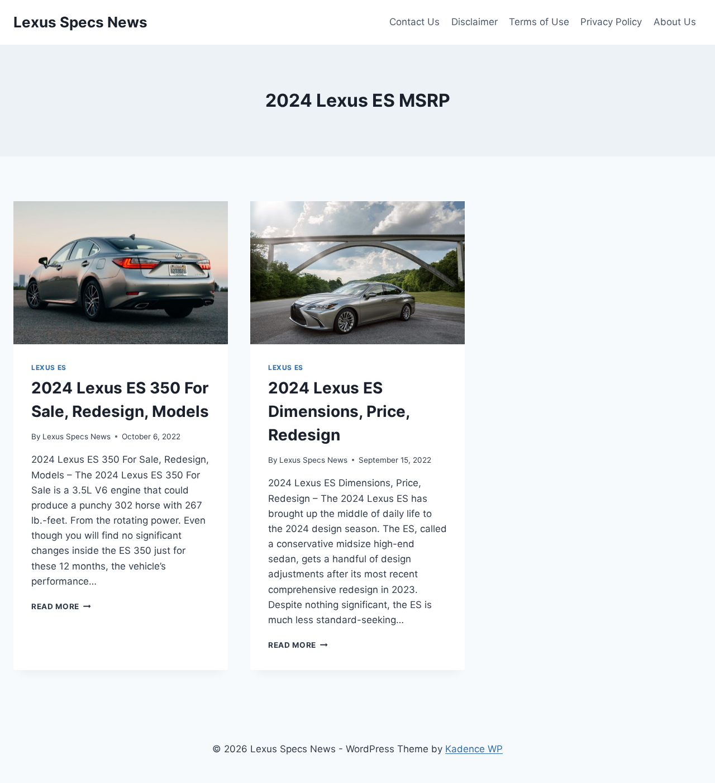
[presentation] (120, 272)
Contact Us (414, 21)
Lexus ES (48, 367)
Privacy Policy (611, 21)
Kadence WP (474, 748)
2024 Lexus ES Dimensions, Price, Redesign (338, 411)
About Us (675, 21)
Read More (61, 606)
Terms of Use (539, 21)
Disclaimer (474, 21)
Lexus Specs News (76, 436)
